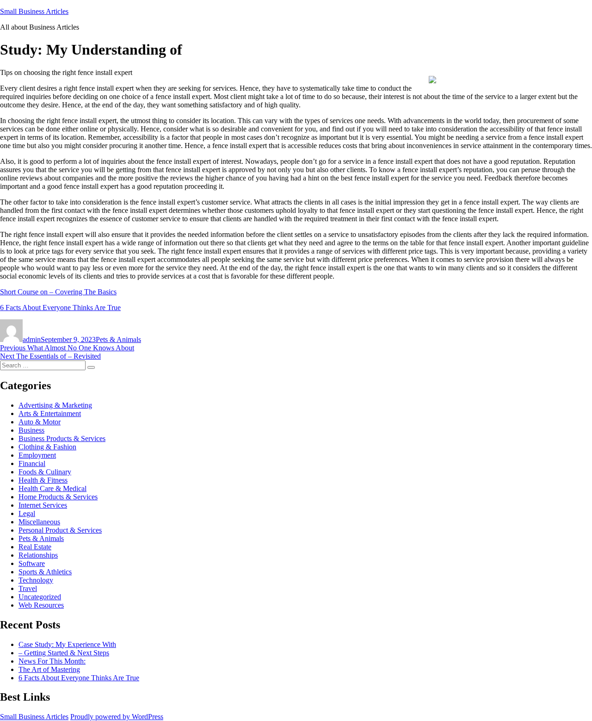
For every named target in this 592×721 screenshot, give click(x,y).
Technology (35, 580)
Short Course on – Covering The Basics (58, 292)
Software (31, 563)
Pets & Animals (118, 339)
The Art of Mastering (49, 669)
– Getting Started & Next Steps (63, 653)
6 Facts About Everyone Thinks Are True (60, 307)
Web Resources (41, 605)
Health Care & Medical (52, 488)
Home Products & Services (58, 497)
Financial (31, 463)
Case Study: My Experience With (67, 644)
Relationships (38, 555)
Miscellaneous (39, 522)
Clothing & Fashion (47, 447)
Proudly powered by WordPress (116, 717)
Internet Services (42, 505)
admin (32, 339)
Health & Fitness (43, 480)
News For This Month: (52, 661)
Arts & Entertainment (49, 413)
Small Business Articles (34, 11)
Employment (37, 455)
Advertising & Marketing (55, 405)
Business (31, 430)
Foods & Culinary (44, 472)
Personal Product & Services (60, 530)
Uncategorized (39, 597)
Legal (26, 513)
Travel (27, 588)
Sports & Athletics (45, 572)
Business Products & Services (61, 438)
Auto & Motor (39, 422)
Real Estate (34, 547)
